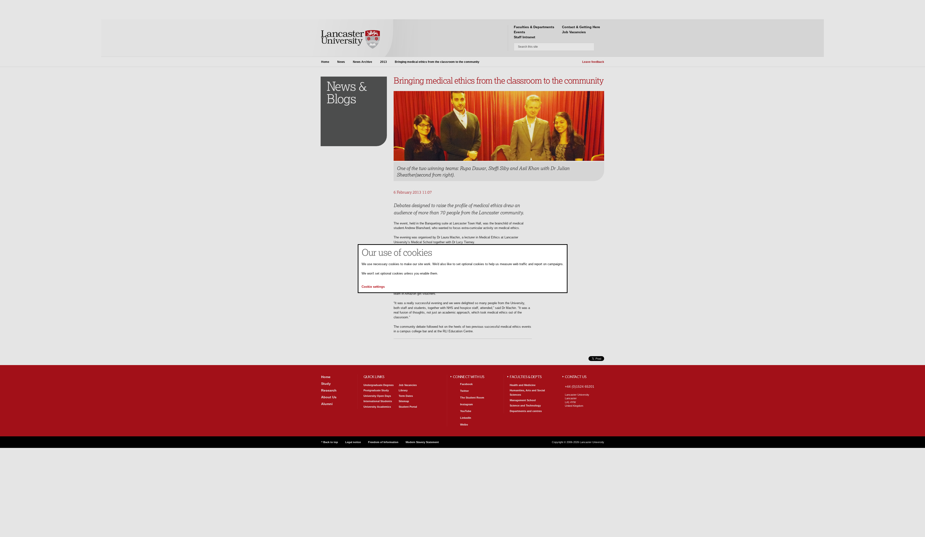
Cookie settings (373, 286)
